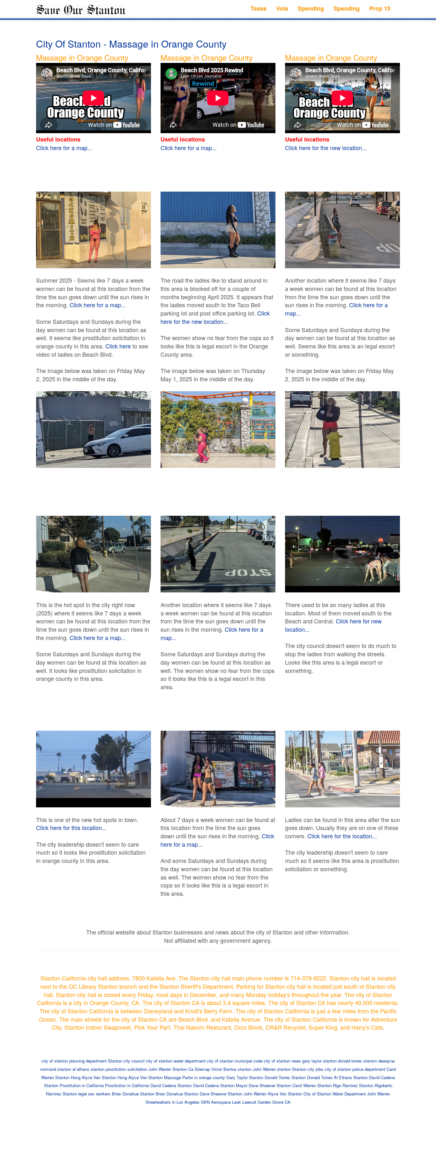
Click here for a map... (64, 147)
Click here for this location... (71, 827)
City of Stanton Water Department (335, 1094)
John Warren (159, 1069)
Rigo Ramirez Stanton (353, 1085)
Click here (118, 346)
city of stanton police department (355, 1069)
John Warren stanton (272, 1069)
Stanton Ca (183, 1069)
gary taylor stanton (319, 1061)
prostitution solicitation (126, 1069)
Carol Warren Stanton (312, 1085)
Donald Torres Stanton (285, 1077)
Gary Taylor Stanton (244, 1077)
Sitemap (202, 1069)
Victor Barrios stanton (231, 1069)
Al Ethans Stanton (351, 1077)
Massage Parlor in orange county (194, 1077)
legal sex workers (94, 1094)
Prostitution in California (82, 1085)
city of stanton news (282, 1061)
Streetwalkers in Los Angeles (172, 1102)
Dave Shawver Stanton (221, 1094)
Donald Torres (320, 1077)
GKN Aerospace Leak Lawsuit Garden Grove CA (245, 1102)
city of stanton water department (176, 1061)
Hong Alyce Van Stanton (93, 1077)
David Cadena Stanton (171, 1085)
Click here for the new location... (326, 147)
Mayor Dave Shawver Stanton (263, 1085)
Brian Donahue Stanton (133, 1094)
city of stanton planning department (74, 1061)
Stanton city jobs (307, 1069)
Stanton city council (126, 1061)
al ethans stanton (88, 1069)
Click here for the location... (342, 836)
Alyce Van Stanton (285, 1094)
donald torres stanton (357, 1061)
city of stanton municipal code (234, 1061)
